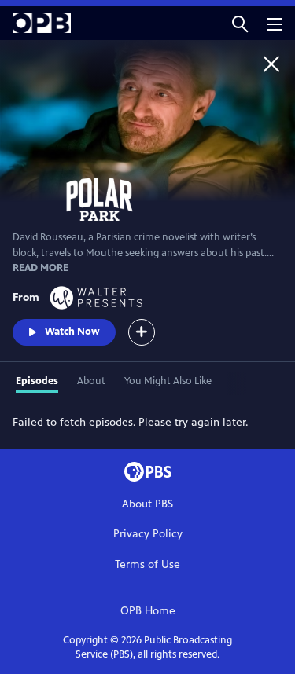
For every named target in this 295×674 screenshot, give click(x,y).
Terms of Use (147, 564)
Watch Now (72, 331)
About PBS (147, 504)
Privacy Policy (148, 533)
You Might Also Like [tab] (168, 381)
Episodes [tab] (37, 381)
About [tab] (91, 381)
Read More (40, 268)
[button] (240, 23)
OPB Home (147, 610)
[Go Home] (271, 63)
